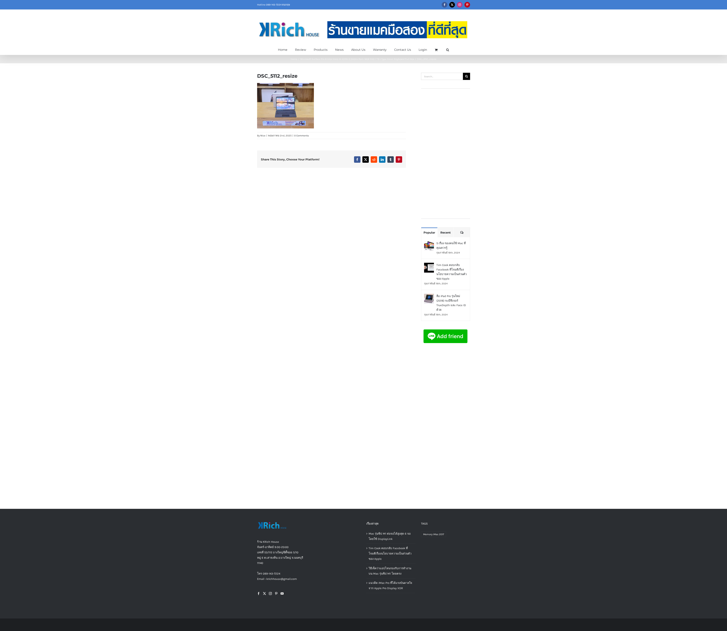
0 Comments (301, 135)
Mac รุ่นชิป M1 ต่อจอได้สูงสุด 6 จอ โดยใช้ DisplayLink (390, 536)
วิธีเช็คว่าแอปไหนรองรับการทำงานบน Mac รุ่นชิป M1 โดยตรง (390, 571)
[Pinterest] (276, 593)
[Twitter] (264, 593)
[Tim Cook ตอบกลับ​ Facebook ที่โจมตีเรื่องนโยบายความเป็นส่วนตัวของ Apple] (429, 265)
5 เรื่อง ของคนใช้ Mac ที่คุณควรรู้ (451, 245)
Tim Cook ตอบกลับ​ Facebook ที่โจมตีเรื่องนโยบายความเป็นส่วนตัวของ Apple (451, 271)
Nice (262, 135)
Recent (445, 232)
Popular (429, 232)
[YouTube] (282, 593)
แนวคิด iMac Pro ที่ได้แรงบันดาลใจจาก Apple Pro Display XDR (390, 585)
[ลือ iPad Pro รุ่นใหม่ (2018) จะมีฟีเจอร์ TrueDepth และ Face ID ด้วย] (429, 296)
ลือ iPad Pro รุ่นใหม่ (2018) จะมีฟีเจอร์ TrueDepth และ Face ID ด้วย (451, 302)
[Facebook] (258, 593)
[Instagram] (270, 593)
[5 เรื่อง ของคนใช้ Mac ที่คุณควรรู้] (429, 243)
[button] (447, 49)
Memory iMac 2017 (433, 534)
